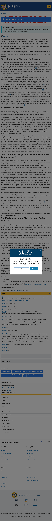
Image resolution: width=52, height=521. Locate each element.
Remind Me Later (30, 271)
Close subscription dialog (40, 250)
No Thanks (21, 271)
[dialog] (26, 261)
